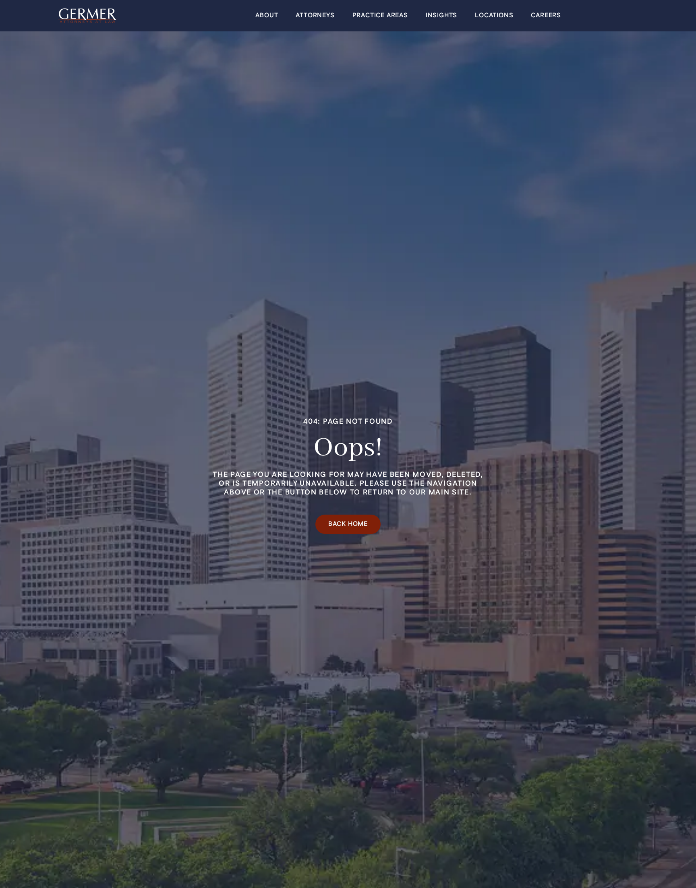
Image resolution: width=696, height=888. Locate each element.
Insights (441, 15)
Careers (546, 15)
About (266, 15)
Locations (494, 15)
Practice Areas (380, 15)
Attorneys (315, 15)
